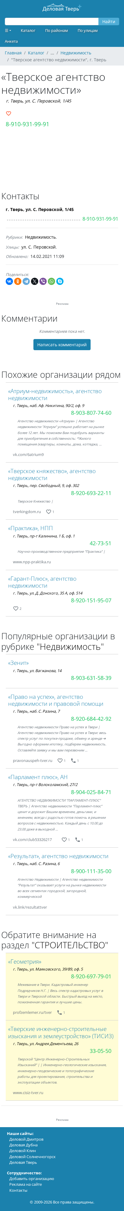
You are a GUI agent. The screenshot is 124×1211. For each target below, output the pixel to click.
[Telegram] (26, 281)
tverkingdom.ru (27, 511)
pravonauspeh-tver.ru (32, 760)
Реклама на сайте (25, 1184)
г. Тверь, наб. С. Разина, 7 (36, 711)
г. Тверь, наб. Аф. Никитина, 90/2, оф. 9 (48, 405)
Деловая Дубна (23, 1145)
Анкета (11, 41)
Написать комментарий (62, 344)
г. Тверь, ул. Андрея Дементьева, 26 (45, 1043)
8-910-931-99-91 (27, 124)
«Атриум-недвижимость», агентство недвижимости (55, 394)
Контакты (18, 1190)
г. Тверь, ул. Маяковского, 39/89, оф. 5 (48, 969)
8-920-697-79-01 (91, 976)
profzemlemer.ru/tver (32, 1012)
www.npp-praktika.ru (32, 561)
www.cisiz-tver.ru (28, 1092)
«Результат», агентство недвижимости (58, 856)
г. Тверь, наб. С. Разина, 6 (36, 863)
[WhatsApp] (51, 281)
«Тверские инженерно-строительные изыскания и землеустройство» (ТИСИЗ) (60, 1032)
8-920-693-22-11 (91, 493)
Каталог (28, 30)
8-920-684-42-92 (91, 718)
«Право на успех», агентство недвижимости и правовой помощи (55, 700)
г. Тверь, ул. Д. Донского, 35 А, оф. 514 (47, 593)
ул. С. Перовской (38, 247)
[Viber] (43, 281)
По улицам (88, 30)
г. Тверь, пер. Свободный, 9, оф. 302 (46, 485)
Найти (108, 21)
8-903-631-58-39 (91, 677)
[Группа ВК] (50, 454)
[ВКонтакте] (9, 281)
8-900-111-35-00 (91, 871)
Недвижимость (40, 237)
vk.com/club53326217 (32, 839)
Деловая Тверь (23, 1162)
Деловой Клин (22, 1150)
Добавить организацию (31, 1178)
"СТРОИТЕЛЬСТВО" (70, 945)
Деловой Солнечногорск (32, 1156)
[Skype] (60, 281)
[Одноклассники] (17, 281)
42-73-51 (100, 543)
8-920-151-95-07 (91, 600)
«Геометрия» (24, 961)
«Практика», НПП (30, 528)
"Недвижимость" (70, 646)
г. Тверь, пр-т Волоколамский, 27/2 (45, 784)
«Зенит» (18, 663)
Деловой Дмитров (26, 1139)
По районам (56, 30)
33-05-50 (100, 1050)
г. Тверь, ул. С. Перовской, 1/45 (38, 101)
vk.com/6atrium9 (28, 454)
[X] (34, 281)
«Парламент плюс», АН (38, 777)
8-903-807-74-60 (91, 412)
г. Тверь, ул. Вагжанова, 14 (37, 670)
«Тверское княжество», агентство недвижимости (52, 474)
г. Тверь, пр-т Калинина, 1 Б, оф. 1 (44, 536)
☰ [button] (6, 30)
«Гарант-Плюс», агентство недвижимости (42, 581)
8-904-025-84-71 (91, 792)
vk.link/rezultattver (30, 907)
